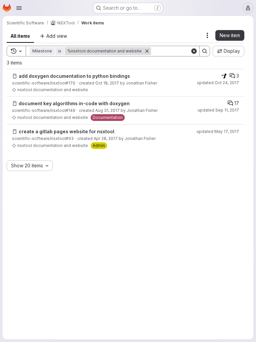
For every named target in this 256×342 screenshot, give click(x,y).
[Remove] (147, 51)
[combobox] (30, 165)
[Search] (204, 51)
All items (20, 36)
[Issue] (14, 76)
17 (236, 103)
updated (218, 82)
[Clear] (194, 51)
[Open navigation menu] (19, 8)
